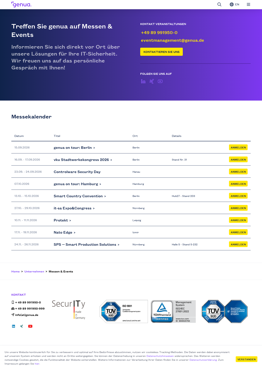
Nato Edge (63, 232)
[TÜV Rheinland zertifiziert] (175, 311)
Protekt (61, 219)
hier (37, 363)
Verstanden (246, 359)
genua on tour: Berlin (73, 147)
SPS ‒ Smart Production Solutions (85, 244)
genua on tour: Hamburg (76, 183)
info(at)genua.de (26, 315)
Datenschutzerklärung (203, 359)
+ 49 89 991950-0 (28, 302)
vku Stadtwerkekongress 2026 (81, 159)
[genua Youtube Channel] (160, 81)
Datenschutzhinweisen (160, 356)
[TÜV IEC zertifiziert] (226, 311)
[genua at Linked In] (143, 81)
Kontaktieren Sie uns (161, 52)
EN (236, 4)
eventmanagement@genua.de (172, 40)
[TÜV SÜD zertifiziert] (123, 311)
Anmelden (238, 147)
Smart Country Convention (78, 195)
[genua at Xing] (151, 81)
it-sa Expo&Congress (72, 207)
